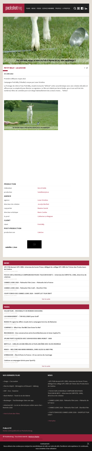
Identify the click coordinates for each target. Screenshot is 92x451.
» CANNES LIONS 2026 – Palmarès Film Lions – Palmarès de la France (68, 401)
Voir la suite (46, 299)
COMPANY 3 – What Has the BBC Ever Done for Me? (22, 327)
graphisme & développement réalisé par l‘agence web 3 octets (23, 439)
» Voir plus (51, 421)
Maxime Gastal (43, 208)
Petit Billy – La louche (15, 68)
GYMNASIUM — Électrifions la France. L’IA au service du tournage (28, 355)
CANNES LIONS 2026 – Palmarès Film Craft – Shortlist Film (25, 288)
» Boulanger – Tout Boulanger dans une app (18, 400)
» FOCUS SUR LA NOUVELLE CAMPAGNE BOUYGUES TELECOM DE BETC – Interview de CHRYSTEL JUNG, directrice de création (65, 393)
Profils (58, 8)
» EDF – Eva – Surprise (10, 391)
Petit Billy (41, 224)
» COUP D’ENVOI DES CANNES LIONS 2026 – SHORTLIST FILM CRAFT (68, 413)
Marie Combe (42, 212)
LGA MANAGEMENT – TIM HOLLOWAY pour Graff (21, 316)
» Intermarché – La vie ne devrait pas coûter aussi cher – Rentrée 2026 (23, 406)
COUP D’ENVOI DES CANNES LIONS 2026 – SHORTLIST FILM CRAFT (28, 293)
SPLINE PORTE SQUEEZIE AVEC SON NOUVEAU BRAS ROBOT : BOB (28, 338)
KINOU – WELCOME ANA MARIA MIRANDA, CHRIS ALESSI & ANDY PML (28, 349)
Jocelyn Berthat (43, 204)
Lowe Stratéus (43, 200)
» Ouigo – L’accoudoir (10, 381)
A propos (66, 8)
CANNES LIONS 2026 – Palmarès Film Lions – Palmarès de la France (28, 282)
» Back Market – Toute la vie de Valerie (16, 396)
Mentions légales (34, 437)
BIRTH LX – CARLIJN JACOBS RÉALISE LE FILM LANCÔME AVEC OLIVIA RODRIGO (32, 344)
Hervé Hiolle (42, 188)
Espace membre (48, 8)
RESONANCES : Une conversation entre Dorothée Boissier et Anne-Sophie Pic (32, 333)
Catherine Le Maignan (45, 216)
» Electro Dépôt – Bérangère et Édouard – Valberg (20, 386)
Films (28, 8)
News (34, 8)
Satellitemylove (43, 192)
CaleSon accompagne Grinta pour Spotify (19, 360)
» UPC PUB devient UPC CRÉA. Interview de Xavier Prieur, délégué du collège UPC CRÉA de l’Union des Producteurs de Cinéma (68, 383)
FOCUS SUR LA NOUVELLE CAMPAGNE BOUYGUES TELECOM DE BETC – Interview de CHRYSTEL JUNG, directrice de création (45, 276)
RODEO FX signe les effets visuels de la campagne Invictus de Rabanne (30, 322)
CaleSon (40, 232)
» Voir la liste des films (11, 413)
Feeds (39, 8)
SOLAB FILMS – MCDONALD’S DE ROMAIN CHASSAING (23, 311)
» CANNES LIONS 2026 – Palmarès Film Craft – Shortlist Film (68, 407)
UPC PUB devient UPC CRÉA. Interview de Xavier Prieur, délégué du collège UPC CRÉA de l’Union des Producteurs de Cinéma (45, 268)
